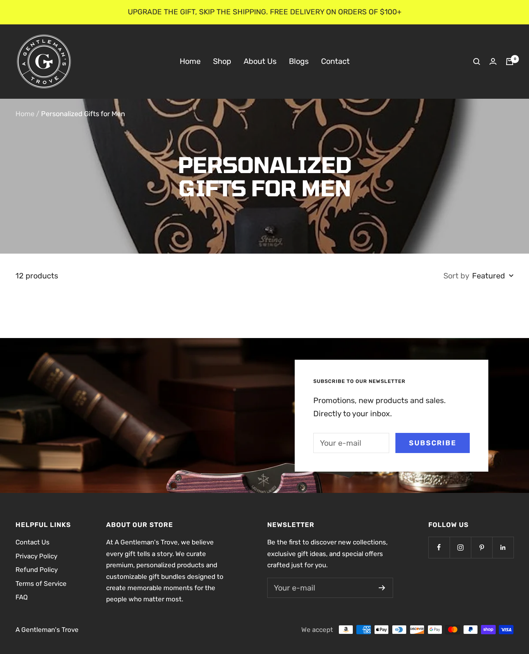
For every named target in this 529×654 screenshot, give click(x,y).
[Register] (382, 587)
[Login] (492, 61)
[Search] (476, 61)
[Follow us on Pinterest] (481, 547)
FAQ (21, 597)
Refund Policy (36, 569)
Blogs (299, 61)
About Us (260, 61)
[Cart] (510, 61)
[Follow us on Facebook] (439, 547)
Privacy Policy (36, 556)
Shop (222, 61)
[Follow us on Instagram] (460, 547)
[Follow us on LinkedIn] (503, 547)
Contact (335, 61)
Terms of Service (41, 583)
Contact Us (32, 542)
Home (190, 61)
